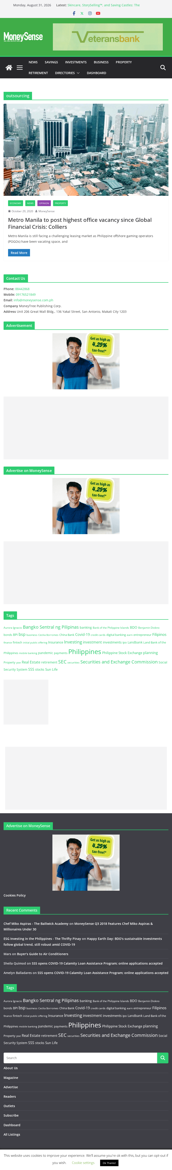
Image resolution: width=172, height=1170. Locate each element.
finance (8, 642)
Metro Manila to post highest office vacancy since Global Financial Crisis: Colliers (80, 223)
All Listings (12, 1134)
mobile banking (28, 653)
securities (73, 662)
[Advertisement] (86, 428)
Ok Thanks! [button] (109, 1163)
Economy (15, 203)
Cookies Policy (15, 895)
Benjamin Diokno (148, 627)
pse (18, 662)
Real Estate (31, 662)
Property (124, 62)
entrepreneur (142, 635)
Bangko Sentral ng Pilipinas (51, 627)
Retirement (38, 73)
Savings (51, 62)
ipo (125, 642)
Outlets (9, 1106)
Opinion (44, 203)
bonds (8, 635)
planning (150, 652)
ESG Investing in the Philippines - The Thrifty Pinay (42, 938)
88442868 (22, 289)
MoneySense (47, 211)
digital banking (116, 635)
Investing (73, 642)
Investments (76, 62)
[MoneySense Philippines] (9, 67)
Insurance (55, 642)
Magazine (11, 1077)
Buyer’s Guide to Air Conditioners (42, 954)
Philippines (84, 651)
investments (112, 642)
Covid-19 (82, 634)
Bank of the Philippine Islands (111, 628)
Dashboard (96, 73)
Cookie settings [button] (83, 1162)
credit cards (98, 635)
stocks (39, 669)
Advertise (11, 1087)
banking (86, 627)
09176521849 (26, 294)
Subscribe (11, 1115)
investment (92, 642)
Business (101, 62)
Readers (10, 1096)
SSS (31, 669)
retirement (49, 662)
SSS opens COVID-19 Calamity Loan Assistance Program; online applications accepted (97, 963)
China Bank (66, 635)
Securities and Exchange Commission (119, 662)
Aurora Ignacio (13, 628)
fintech (17, 642)
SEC (62, 662)
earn (130, 635)
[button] (77, 73)
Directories (65, 73)
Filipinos (159, 634)
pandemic (45, 653)
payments (60, 653)
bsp (22, 634)
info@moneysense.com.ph (33, 300)
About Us (11, 1068)
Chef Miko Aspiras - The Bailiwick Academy (36, 923)
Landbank (135, 642)
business (31, 635)
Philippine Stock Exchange (122, 652)
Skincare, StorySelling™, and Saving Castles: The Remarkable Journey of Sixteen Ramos (104, 7)
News (33, 62)
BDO (133, 627)
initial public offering (35, 642)
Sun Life (51, 669)
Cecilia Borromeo (48, 635)
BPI (15, 634)
